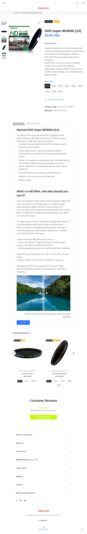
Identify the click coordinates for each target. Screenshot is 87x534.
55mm (60, 86)
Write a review (43, 417)
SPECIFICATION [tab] (33, 124)
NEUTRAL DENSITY (66, 107)
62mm (74, 86)
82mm (60, 91)
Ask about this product (55, 99)
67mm (80, 86)
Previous (11, 39)
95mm (59, 385)
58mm (67, 86)
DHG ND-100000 (27, 374)
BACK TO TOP (43, 529)
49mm (47, 86)
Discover (23, 322)
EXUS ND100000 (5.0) (59, 374)
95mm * (34, 381)
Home (16, 13)
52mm (54, 86)
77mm (54, 91)
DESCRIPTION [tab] (18, 124)
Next (39, 39)
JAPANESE (43, 520)
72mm (47, 91)
